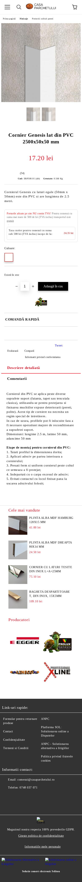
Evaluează (12, 350)
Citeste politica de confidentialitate (41, 835)
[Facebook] (7, 796)
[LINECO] (25, 673)
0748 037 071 (28, 787)
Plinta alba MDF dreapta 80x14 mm (50, 544)
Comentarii (17, 379)
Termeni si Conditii (16, 748)
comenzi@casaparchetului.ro (36, 779)
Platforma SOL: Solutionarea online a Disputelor (55, 731)
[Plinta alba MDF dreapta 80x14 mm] (17, 550)
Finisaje (24, 19)
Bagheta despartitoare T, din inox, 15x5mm (49, 594)
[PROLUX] (57, 641)
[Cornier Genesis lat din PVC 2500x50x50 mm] (41, 101)
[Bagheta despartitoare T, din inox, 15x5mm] (17, 599)
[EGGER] (25, 641)
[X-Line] (57, 673)
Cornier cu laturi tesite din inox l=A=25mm (50, 569)
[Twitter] (16, 796)
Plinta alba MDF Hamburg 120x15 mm (51, 520)
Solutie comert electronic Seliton (41, 871)
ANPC (45, 718)
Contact (8, 731)
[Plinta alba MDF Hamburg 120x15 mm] (17, 525)
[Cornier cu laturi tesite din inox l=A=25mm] (17, 574)
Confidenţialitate (14, 739)
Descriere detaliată (23, 368)
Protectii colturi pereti (42, 19)
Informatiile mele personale (43, 846)
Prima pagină (9, 19)
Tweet (59, 345)
